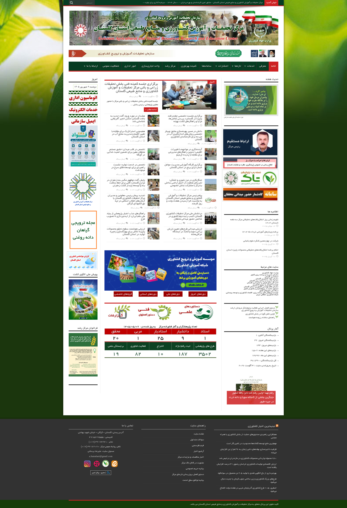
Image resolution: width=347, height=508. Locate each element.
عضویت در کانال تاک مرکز (192, 463)
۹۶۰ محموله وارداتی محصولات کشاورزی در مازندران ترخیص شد (248, 458)
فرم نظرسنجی (198, 445)
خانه (273, 66)
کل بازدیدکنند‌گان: (268, 360)
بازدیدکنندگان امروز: (266, 340)
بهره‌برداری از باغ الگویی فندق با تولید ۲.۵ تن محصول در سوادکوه (247, 473)
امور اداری (130, 66)
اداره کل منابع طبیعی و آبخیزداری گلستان (262, 283)
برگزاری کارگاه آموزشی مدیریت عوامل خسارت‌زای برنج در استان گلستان (183, 166)
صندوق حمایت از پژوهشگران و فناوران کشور (261, 289)
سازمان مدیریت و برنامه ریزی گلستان (263, 281)
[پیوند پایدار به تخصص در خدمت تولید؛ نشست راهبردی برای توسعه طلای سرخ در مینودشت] (153, 175)
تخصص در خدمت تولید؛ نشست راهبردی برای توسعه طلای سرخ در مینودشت (128, 168)
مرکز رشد (170, 66)
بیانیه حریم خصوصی (195, 469)
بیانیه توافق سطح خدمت (193, 480)
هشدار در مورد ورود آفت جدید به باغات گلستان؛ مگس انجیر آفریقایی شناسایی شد (127, 119)
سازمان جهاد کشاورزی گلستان (267, 279)
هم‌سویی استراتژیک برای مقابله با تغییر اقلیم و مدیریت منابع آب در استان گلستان (128, 134)
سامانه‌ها (206, 66)
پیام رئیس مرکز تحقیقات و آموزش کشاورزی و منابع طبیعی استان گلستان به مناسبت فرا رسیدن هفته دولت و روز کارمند (184, 199)
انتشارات (223, 66)
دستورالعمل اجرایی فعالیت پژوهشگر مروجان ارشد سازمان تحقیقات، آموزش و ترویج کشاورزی (254, 309)
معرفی (262, 66)
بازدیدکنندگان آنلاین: (266, 335)
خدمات (250, 66)
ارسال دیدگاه (133, 97)
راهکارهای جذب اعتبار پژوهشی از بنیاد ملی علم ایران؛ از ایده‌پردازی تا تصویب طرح (126, 216)
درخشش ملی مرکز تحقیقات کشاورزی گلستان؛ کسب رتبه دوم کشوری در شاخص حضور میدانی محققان (184, 216)
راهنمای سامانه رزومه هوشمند (262, 317)
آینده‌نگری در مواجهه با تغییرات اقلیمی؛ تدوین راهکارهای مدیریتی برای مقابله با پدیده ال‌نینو (185, 152)
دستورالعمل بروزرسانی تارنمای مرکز (188, 474)
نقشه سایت (199, 434)
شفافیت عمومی (111, 66)
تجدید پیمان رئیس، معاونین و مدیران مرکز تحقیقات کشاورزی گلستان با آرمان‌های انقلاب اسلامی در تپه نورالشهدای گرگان (126, 199)
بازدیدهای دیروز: (268, 345)
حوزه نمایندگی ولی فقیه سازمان (233, 117)
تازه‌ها (238, 66)
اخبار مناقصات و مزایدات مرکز (191, 457)
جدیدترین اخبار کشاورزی (261, 426)
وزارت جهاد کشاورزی (270, 273)
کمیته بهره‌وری (188, 66)
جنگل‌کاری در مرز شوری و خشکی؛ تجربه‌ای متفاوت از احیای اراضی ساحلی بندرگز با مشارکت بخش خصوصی (183, 183)
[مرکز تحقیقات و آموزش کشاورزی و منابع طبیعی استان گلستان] (173, 44)
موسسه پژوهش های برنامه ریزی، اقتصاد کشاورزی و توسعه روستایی (252, 293)
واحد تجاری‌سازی (150, 66)
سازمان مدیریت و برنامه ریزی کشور (264, 275)
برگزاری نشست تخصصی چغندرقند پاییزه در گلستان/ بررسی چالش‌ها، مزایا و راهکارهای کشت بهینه (185, 119)
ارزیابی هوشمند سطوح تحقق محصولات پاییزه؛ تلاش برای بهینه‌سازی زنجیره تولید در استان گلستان (126, 232)
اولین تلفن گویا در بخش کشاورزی (260, 314)
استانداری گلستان (271, 277)
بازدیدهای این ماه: (268, 355)
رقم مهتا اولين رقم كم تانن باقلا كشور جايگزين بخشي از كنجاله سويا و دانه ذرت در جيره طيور (251, 397)
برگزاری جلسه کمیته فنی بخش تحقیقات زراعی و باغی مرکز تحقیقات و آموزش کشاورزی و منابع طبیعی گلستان (131, 87)
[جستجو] (71, 2)
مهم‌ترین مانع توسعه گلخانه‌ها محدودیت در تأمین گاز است (251, 443)
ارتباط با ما (92, 66)
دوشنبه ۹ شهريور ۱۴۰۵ (85, 86)
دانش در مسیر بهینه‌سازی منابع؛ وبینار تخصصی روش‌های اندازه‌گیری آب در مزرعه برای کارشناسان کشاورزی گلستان (183, 135)
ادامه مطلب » (151, 109)
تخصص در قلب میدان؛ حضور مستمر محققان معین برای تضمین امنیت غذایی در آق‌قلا (126, 152)
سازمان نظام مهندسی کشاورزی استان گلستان (261, 287)
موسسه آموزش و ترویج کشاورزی (265, 285)
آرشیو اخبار (199, 451)
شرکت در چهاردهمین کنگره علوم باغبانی (260, 241)
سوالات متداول (197, 440)
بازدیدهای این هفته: (267, 350)
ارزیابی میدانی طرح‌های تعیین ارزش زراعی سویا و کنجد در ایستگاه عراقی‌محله (184, 232)
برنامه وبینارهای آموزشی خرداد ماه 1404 (260, 232)
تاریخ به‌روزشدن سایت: (265, 366)
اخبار (212, 82)
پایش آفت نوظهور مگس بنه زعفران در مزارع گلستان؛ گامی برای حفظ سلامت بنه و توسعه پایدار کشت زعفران (126, 183)
